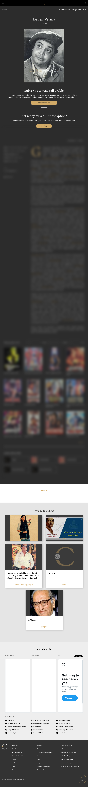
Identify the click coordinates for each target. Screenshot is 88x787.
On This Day (65, 756)
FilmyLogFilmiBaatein (66, 729)
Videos (39, 749)
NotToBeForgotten (14, 723)
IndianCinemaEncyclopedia (17, 726)
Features (39, 745)
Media (14, 763)
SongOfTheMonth (13, 729)
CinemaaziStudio (38, 729)
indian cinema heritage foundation (72, 10)
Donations (15, 749)
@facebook (35, 656)
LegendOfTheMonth (39, 733)
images (44, 490)
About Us (15, 745)
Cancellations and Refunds (70, 766)
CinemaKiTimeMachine (66, 726)
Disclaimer (15, 770)
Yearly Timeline (66, 745)
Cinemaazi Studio (42, 770)
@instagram (9, 656)
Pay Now (44, 126)
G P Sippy (32, 620)
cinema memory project (24, 585)
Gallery (14, 759)
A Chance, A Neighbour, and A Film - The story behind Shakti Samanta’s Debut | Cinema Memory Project (24, 575)
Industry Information (43, 766)
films (64, 585)
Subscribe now (44, 103)
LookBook (61, 733)
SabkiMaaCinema (64, 723)
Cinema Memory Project (45, 752)
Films (38, 759)
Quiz (13, 766)
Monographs (65, 749)
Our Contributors (67, 759)
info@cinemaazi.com (18, 779)
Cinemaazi (11, 720)
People (39, 756)
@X (59, 656)
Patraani (51, 573)
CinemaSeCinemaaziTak (41, 720)
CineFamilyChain (13, 733)
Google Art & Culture (68, 752)
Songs (39, 763)
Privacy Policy (66, 763)
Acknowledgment (17, 752)
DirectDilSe (37, 726)
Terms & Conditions (18, 756)
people (4, 10)
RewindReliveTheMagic (41, 723)
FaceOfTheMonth (64, 720)
